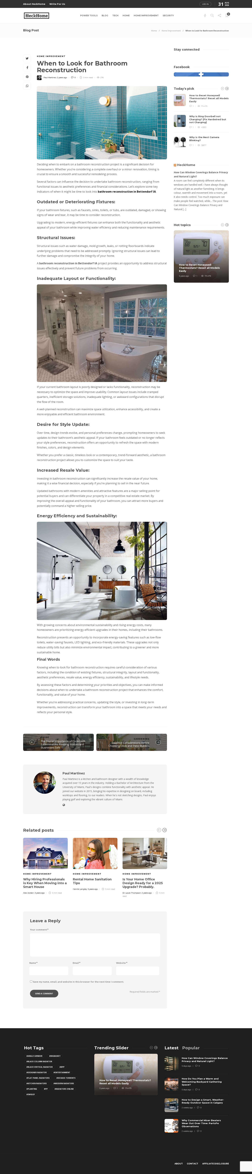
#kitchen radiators (36, 1083)
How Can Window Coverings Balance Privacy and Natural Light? (201, 174)
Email (76, 963)
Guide (45, 737)
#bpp (61, 1067)
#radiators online (64, 1089)
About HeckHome (34, 4)
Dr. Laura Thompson (132, 893)
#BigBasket (55, 1056)
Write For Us (57, 4)
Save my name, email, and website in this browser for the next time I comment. (78, 982)
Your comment (39, 929)
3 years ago (40, 893)
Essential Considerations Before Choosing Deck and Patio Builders (129, 744)
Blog (105, 15)
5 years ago (93, 889)
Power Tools (89, 15)
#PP (46, 1089)
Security (168, 15)
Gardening (141, 739)
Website (121, 963)
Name (33, 963)
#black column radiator (39, 1061)
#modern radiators (63, 1083)
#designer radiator (36, 1072)
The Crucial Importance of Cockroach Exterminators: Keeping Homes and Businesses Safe (63, 744)
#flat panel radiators (38, 1078)
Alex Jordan (28, 893)
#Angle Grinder (34, 1056)
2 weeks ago (187, 1107)
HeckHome (186, 165)
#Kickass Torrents (65, 1078)
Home (126, 15)
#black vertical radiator (39, 1067)
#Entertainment (61, 1072)
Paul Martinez (50, 77)
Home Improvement (146, 15)
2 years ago (62, 77)
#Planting (31, 1089)
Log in (205, 4)
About (179, 1163)
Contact (192, 1163)
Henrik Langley (80, 889)
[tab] (171, 1047)
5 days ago (186, 1066)
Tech (115, 15)
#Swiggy (30, 1094)
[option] (45, 865)
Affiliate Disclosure (215, 1163)
